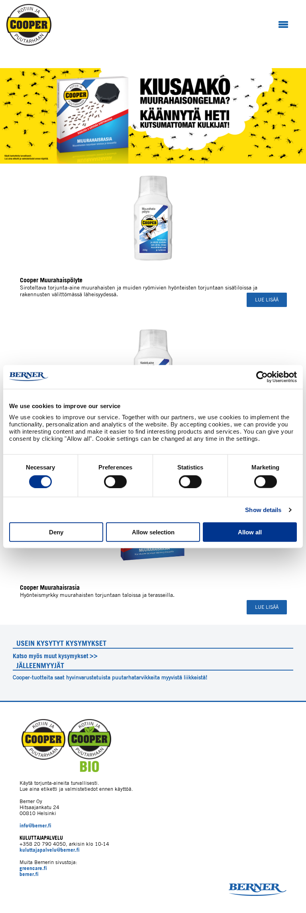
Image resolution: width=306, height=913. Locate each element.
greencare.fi (33, 868)
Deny (56, 532)
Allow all (250, 532)
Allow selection (153, 532)
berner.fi (29, 874)
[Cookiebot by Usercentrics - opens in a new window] (262, 377)
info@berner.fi (35, 826)
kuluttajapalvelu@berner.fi (50, 850)
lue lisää (267, 300)
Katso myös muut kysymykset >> (55, 656)
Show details (263, 509)
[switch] (115, 481)
